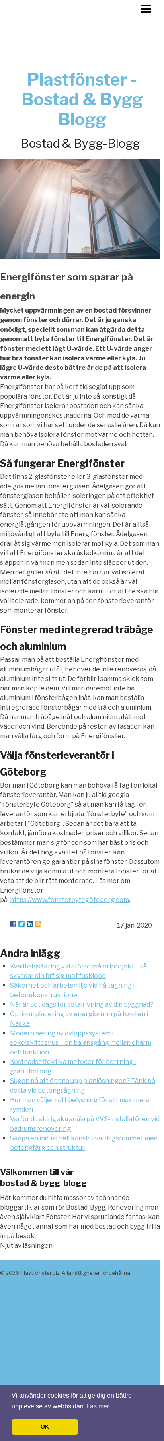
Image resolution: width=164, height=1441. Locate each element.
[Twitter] (21, 924)
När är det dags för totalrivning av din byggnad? (81, 1004)
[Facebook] (13, 924)
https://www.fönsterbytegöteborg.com (69, 900)
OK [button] (45, 1426)
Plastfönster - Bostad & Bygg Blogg (82, 99)
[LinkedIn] (30, 924)
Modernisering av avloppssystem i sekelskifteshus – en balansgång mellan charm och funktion (80, 1042)
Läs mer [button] (97, 1406)
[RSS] (38, 924)
